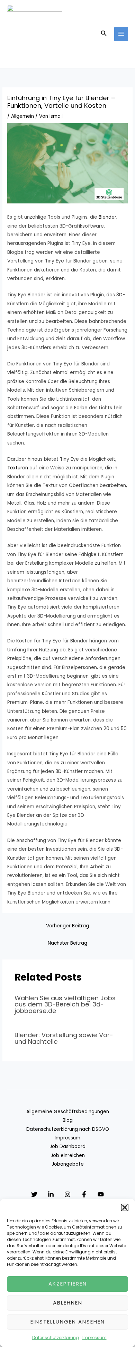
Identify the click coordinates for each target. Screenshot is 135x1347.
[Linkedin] (51, 1194)
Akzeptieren (67, 1283)
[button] (124, 1207)
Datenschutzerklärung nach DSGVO (67, 1129)
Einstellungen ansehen (67, 1321)
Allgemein (22, 116)
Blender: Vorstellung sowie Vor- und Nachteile (64, 1038)
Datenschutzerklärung (55, 1337)
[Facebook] (84, 1194)
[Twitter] (34, 1194)
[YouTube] (101, 1194)
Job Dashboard (68, 1146)
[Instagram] (67, 1194)
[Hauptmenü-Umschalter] (121, 34)
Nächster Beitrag (67, 943)
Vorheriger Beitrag (67, 926)
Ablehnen (67, 1302)
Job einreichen (68, 1155)
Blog (68, 1120)
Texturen (17, 468)
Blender (107, 217)
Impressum (94, 1337)
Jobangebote (68, 1164)
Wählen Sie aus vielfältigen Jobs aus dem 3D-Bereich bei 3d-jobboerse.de (65, 1004)
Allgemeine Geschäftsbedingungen (67, 1111)
